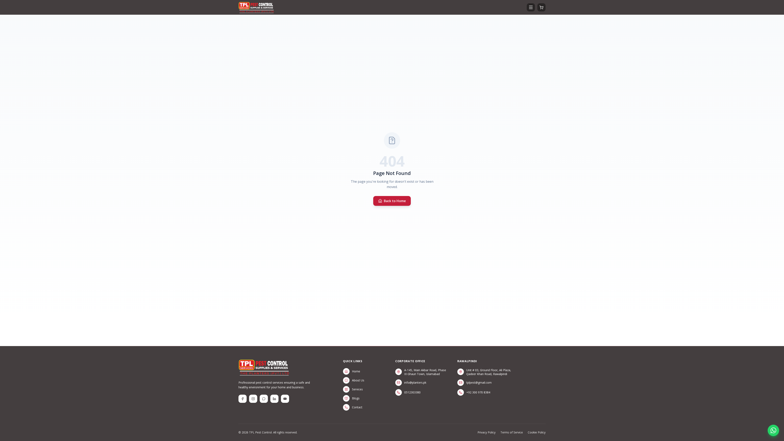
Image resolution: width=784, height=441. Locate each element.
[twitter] (264, 399)
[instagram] (253, 399)
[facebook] (242, 399)
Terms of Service (511, 432)
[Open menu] (531, 7)
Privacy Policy (487, 432)
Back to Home (395, 201)
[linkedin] (274, 399)
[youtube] (285, 399)
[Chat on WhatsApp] (773, 430)
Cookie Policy (537, 432)
